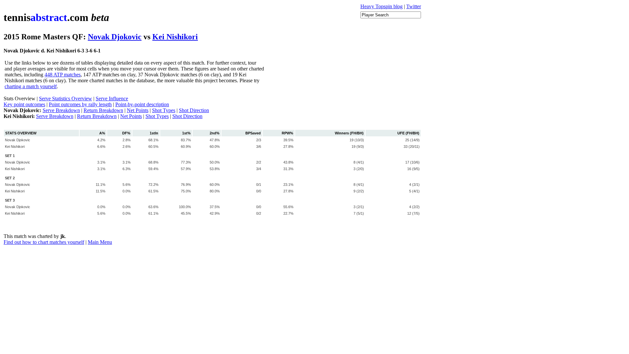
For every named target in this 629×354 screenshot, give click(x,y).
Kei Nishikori (175, 36)
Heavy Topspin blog (381, 6)
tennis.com (56, 17)
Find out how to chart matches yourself (44, 242)
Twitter (413, 6)
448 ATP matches (63, 74)
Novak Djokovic (115, 36)
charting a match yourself (31, 86)
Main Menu (100, 242)
